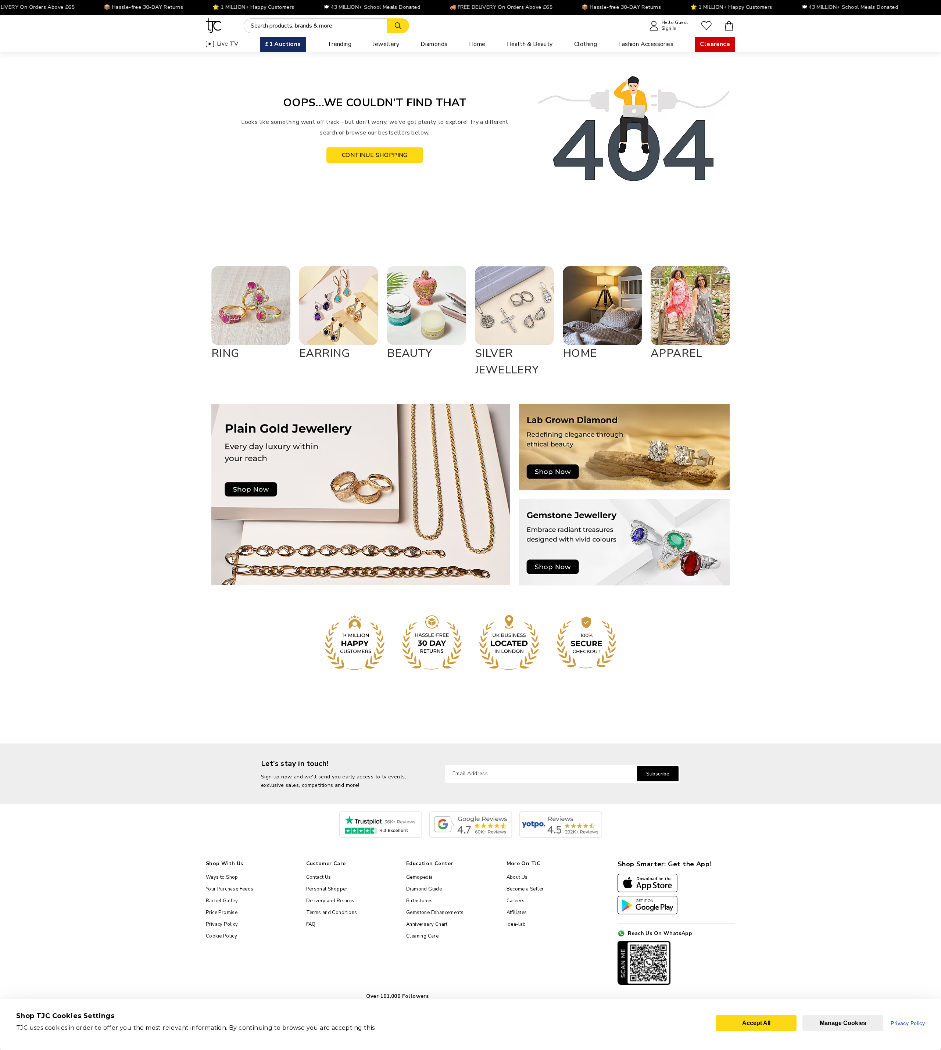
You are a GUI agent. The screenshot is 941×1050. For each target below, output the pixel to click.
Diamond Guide (424, 889)
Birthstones (419, 900)
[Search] (398, 25)
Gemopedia (419, 877)
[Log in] (706, 26)
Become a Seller (525, 889)
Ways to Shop (222, 877)
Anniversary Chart (427, 924)
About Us (517, 877)
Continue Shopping (375, 155)
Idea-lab (516, 924)
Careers (516, 900)
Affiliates (517, 912)
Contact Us (318, 877)
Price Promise (221, 912)
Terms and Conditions (331, 912)
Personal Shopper (327, 889)
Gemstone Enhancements (435, 912)
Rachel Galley (222, 900)
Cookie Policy (221, 936)
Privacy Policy (222, 924)
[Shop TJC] (214, 25)
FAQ (311, 924)
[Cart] (729, 26)
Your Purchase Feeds (230, 889)
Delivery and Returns (330, 900)
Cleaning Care (422, 936)
